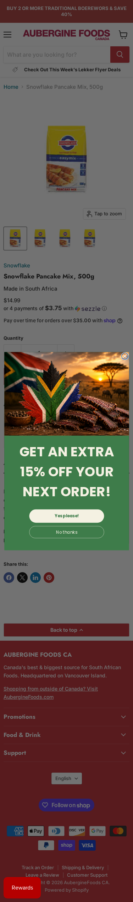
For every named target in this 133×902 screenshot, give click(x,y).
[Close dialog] (124, 356)
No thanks (66, 532)
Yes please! (67, 516)
